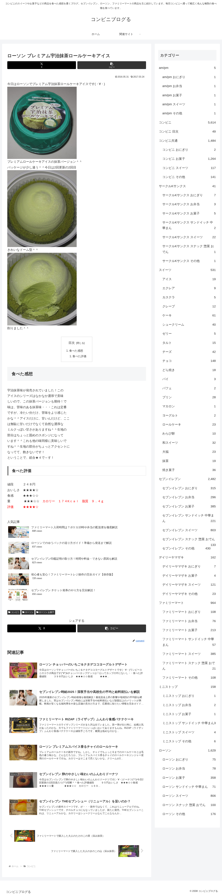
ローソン (29, 612)
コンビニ (15, 612)
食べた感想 (76, 350)
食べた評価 (79, 356)
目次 (72, 343)
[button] (111, 65)
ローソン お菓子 (46, 612)
